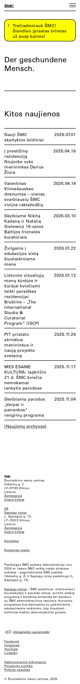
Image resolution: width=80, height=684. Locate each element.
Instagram (12, 645)
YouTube (11, 649)
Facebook (11, 641)
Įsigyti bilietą (14, 499)
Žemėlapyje (13, 496)
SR (6, 509)
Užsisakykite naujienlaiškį (31, 632)
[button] (72, 5)
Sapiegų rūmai (15, 512)
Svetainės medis (17, 550)
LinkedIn (10, 653)
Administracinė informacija (25, 662)
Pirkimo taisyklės (17, 670)
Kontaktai (11, 541)
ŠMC (9, 6)
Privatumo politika (18, 666)
